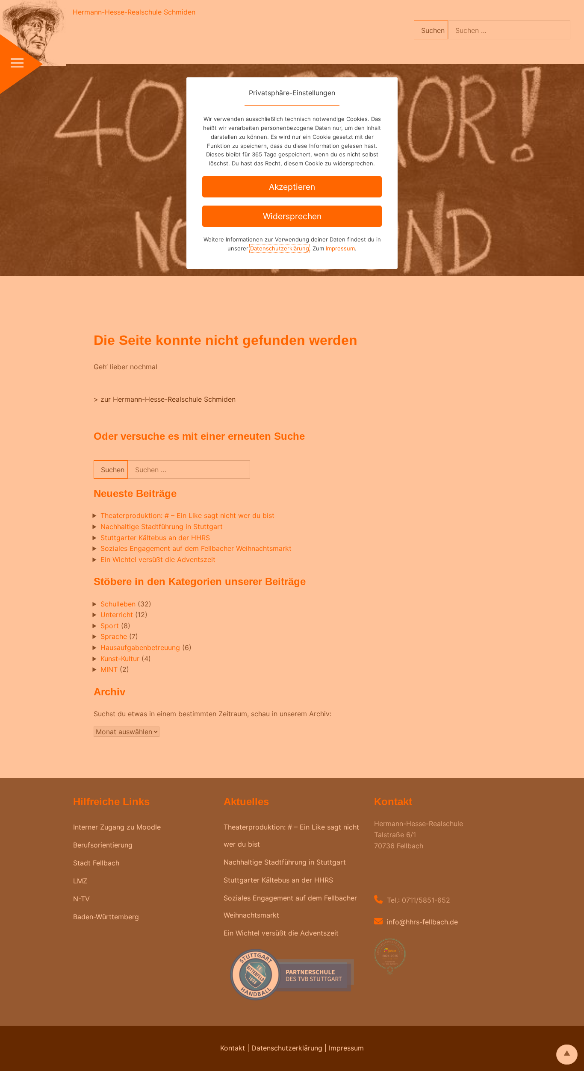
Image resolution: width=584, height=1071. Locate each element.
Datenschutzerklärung (279, 248)
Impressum (340, 248)
